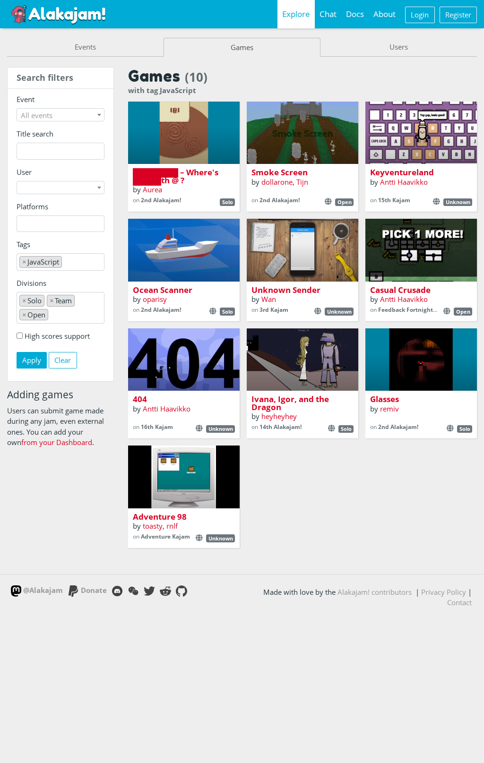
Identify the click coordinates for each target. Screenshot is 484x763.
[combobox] (61, 114)
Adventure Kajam (165, 536)
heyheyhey (279, 416)
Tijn (302, 182)
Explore (296, 14)
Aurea (152, 189)
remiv (389, 408)
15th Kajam (394, 200)
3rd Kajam (273, 310)
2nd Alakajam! (161, 200)
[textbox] (60, 115)
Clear (62, 360)
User (24, 172)
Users (398, 46)
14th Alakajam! (280, 427)
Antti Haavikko (404, 182)
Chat (328, 14)
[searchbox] (22, 223)
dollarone (277, 182)
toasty (153, 526)
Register (458, 14)
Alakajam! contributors (374, 592)
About (384, 14)
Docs (355, 14)
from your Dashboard (56, 442)
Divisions (31, 283)
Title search (35, 133)
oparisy (155, 299)
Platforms (32, 206)
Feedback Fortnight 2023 (413, 310)
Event (26, 99)
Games (242, 47)
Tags (23, 244)
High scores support (57, 336)
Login (420, 14)
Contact (459, 602)
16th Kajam (157, 427)
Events (85, 46)
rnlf (172, 526)
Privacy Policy (443, 592)
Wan (268, 299)
